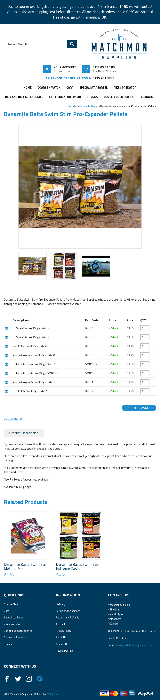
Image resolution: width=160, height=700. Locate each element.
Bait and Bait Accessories (24, 97)
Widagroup (52, 694)
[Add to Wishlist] (8, 328)
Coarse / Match (48, 87)
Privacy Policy (63, 631)
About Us (61, 637)
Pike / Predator (125, 87)
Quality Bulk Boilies (119, 97)
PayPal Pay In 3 (64, 651)
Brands (92, 97)
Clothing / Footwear (65, 97)
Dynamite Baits (88, 106)
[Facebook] (7, 679)
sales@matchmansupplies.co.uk (133, 645)
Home (28, 87)
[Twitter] (18, 679)
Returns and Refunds (67, 617)
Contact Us (62, 644)
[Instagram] (29, 679)
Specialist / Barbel (93, 87)
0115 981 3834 (103, 78)
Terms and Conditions (68, 611)
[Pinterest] (40, 679)
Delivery (60, 604)
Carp (70, 87)
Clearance (147, 97)
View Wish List (13, 419)
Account (60, 624)
